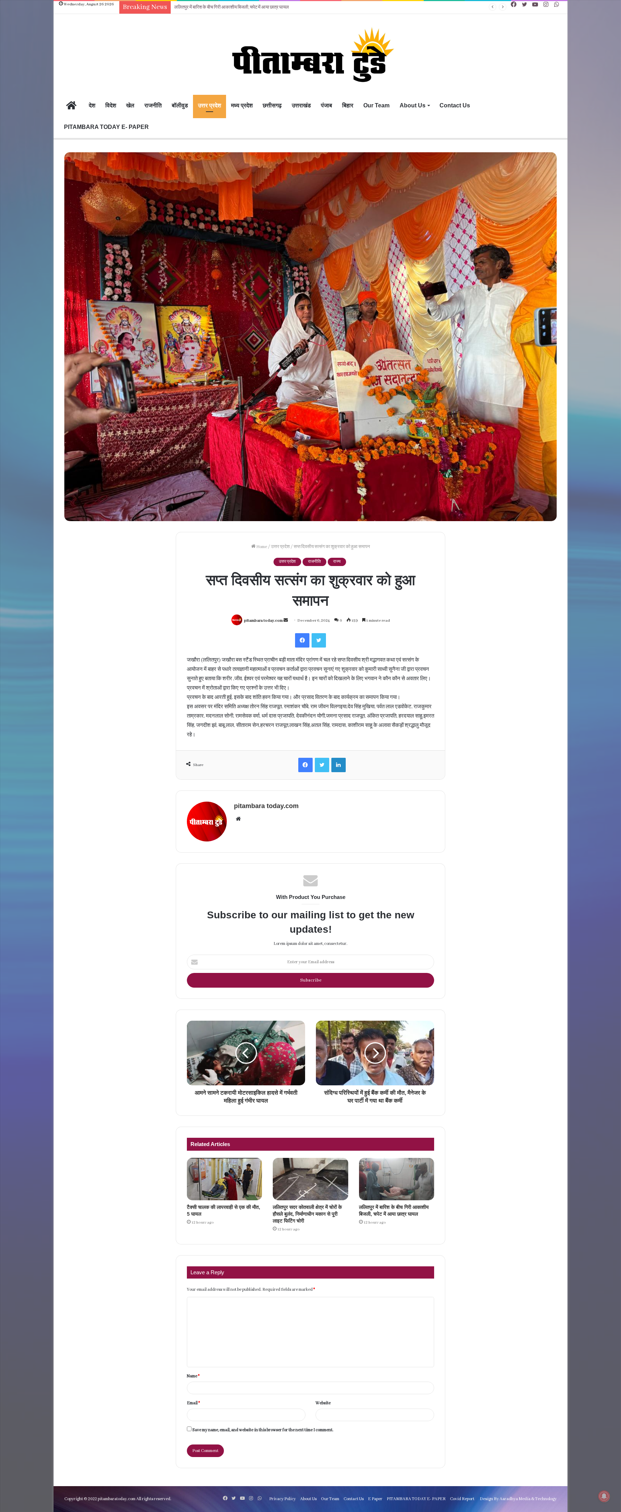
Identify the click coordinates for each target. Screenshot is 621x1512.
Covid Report (462, 1499)
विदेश (110, 105)
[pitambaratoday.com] (310, 55)
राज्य (337, 561)
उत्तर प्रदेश (209, 105)
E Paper (375, 1499)
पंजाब (326, 105)
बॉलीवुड (180, 105)
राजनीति (153, 105)
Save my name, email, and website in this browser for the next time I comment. (263, 1430)
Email (193, 1403)
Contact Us (455, 105)
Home (261, 546)
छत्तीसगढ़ (272, 105)
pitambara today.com (263, 620)
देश (92, 105)
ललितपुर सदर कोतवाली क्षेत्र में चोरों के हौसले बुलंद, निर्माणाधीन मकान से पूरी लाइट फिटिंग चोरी (307, 1214)
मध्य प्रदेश (242, 105)
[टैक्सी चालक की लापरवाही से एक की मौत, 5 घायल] (224, 1179)
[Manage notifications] (604, 1496)
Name (193, 1376)
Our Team (376, 105)
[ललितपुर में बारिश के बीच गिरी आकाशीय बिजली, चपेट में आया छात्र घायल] (396, 1179)
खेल (130, 105)
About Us (413, 105)
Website (323, 1403)
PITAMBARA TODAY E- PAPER (106, 127)
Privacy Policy (282, 1499)
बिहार (347, 105)
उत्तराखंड (301, 105)
